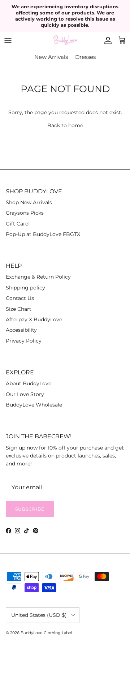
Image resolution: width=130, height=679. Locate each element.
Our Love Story (25, 394)
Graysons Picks (25, 213)
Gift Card (17, 223)
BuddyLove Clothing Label (46, 632)
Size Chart (18, 309)
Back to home (65, 125)
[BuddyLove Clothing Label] (65, 40)
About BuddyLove (28, 383)
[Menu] (8, 40)
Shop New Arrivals (29, 202)
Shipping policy (25, 287)
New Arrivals (51, 56)
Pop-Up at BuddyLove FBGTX (43, 234)
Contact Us (20, 298)
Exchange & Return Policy (38, 277)
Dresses (85, 56)
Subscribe (29, 509)
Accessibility (21, 330)
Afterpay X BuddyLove (34, 319)
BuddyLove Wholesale (34, 404)
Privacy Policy (24, 341)
